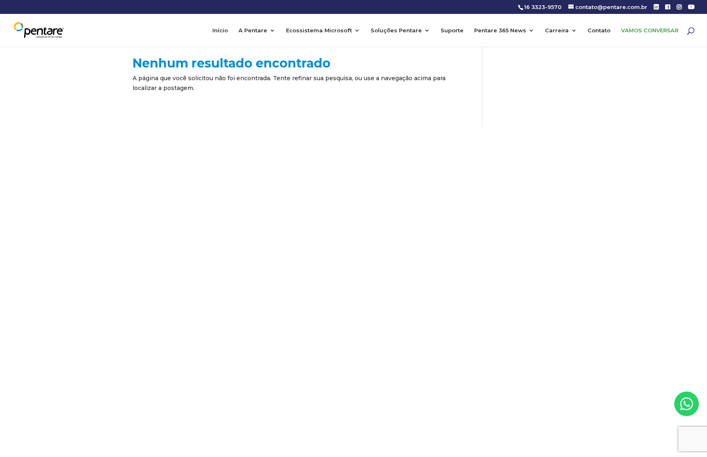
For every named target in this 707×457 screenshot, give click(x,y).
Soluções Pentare (396, 30)
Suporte (452, 30)
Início (220, 30)
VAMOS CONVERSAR (649, 30)
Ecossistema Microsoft (319, 30)
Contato (599, 30)
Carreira (557, 30)
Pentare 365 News (500, 30)
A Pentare (253, 30)
